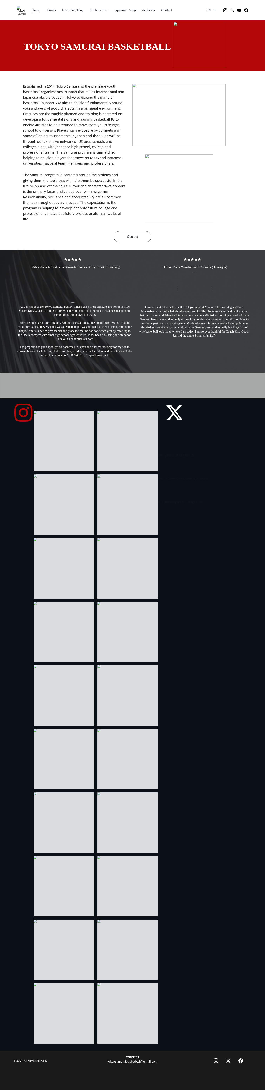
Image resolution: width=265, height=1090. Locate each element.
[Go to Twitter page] (233, 10)
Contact (166, 10)
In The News (98, 10)
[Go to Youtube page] (240, 10)
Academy (148, 10)
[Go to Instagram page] (226, 10)
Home (36, 10)
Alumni (51, 10)
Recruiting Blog (73, 10)
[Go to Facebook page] (246, 10)
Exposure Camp (124, 10)
